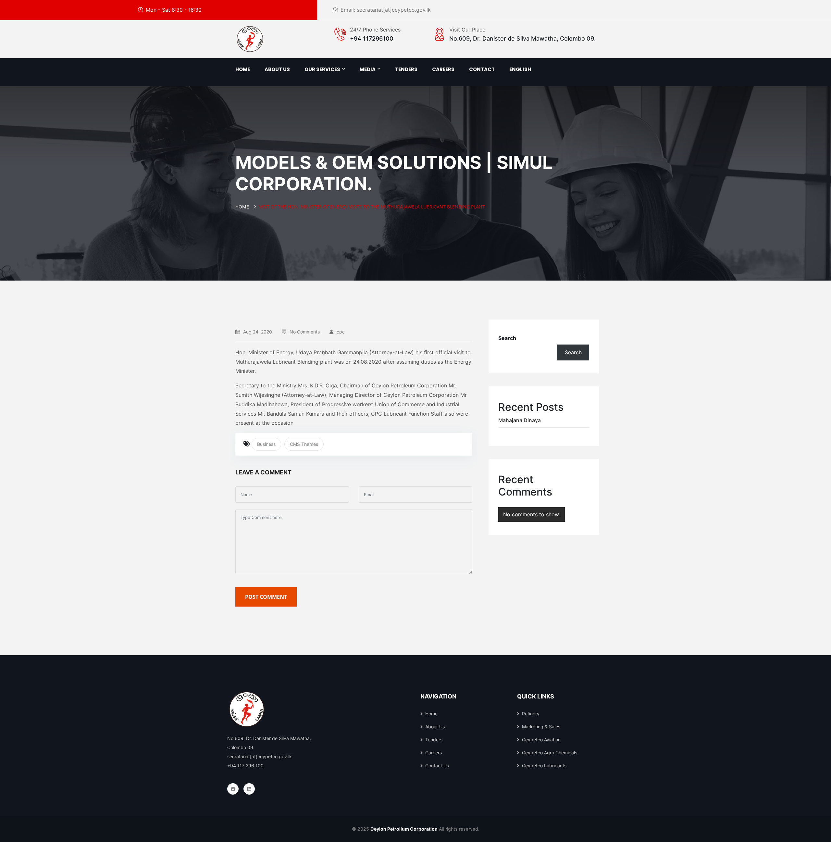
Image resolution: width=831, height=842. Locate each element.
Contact (482, 69)
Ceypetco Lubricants (544, 765)
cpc (341, 331)
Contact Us (437, 765)
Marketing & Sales (541, 726)
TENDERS (406, 69)
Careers (433, 752)
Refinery (531, 713)
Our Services (322, 69)
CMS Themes (304, 444)
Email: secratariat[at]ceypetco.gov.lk (386, 9)
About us (277, 69)
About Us (435, 726)
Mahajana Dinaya (519, 420)
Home (242, 69)
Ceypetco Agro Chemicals (549, 752)
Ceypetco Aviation (541, 739)
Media (368, 69)
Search (507, 338)
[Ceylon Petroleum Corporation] (250, 39)
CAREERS (443, 69)
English (520, 69)
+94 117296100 (371, 38)
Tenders (433, 739)
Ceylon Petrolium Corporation (404, 829)
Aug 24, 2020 (257, 331)
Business (266, 444)
